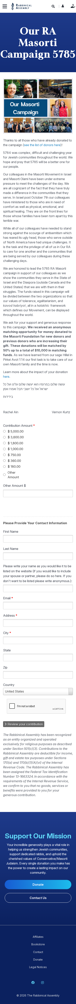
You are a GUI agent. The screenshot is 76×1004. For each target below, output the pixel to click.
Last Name (10, 549)
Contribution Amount (19, 426)
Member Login (63, 7)
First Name (10, 531)
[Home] (21, 6)
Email (8, 598)
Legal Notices (38, 967)
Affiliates (38, 936)
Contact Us (38, 898)
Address (10, 615)
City (7, 633)
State (7, 650)
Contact (38, 952)
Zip (5, 667)
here (6, 376)
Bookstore (38, 944)
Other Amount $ (14, 486)
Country (8, 685)
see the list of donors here (42, 145)
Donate (72, 6)
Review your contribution (25, 724)
